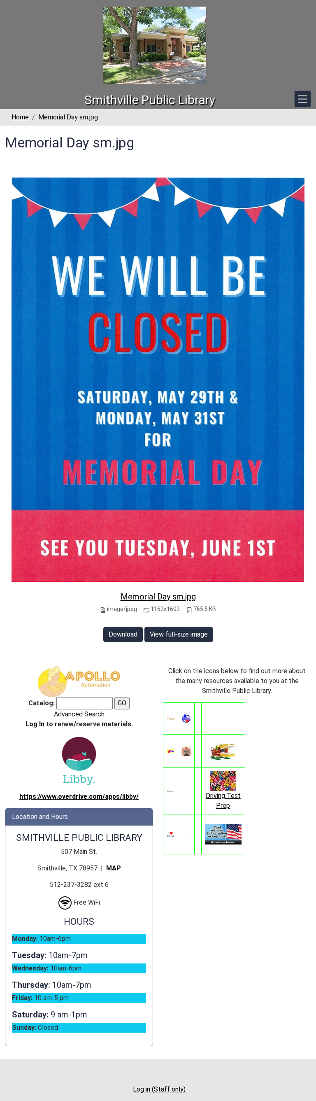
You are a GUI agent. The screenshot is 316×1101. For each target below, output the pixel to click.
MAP (113, 868)
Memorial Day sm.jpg (158, 597)
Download (123, 634)
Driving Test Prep (223, 800)
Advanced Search (79, 714)
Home (20, 117)
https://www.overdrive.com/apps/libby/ (79, 796)
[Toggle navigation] (302, 99)
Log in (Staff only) (159, 1089)
